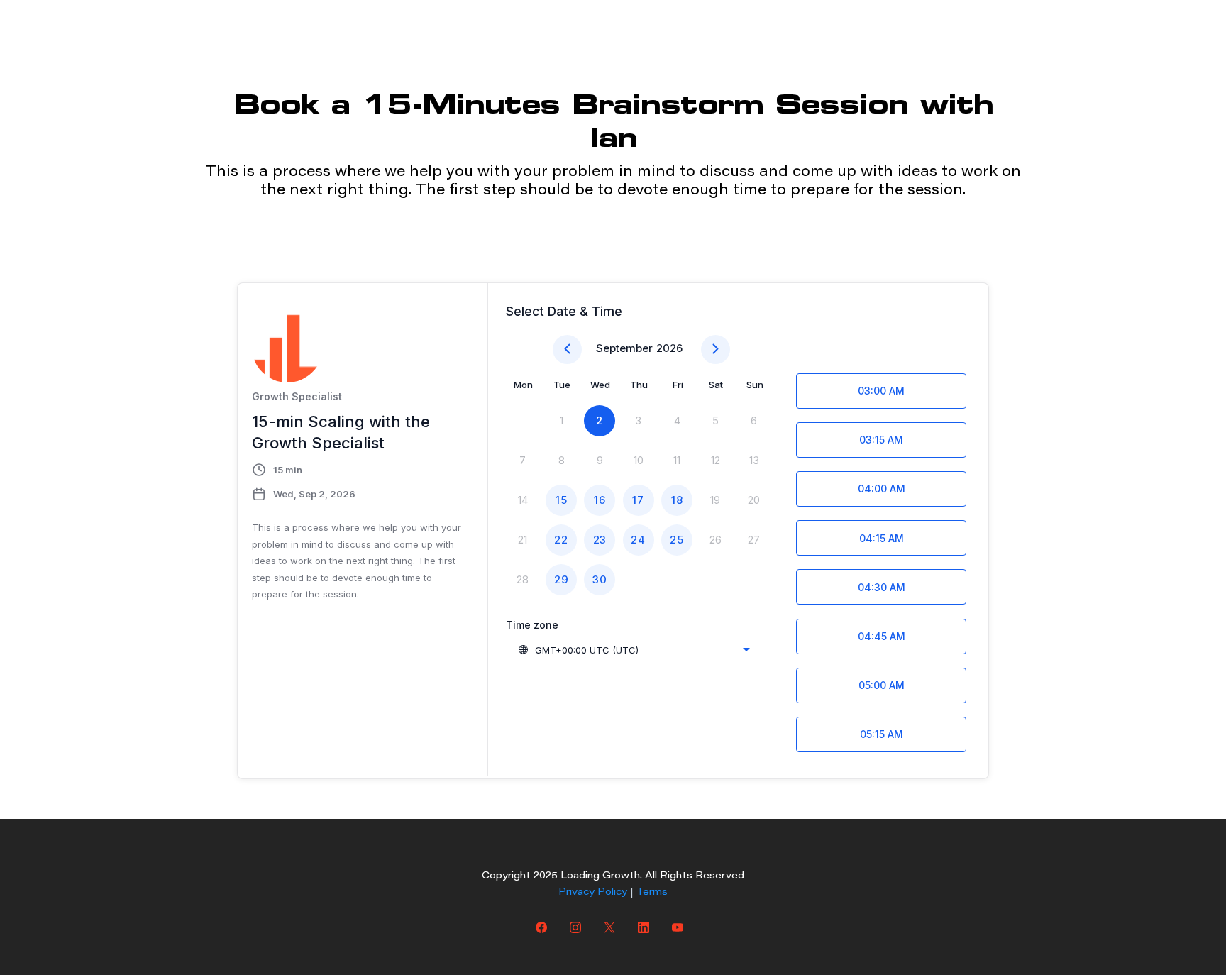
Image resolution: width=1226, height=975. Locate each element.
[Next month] (715, 349)
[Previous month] (567, 349)
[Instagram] (575, 927)
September (624, 348)
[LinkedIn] (643, 927)
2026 (669, 348)
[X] (609, 927)
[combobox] (633, 650)
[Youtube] (678, 927)
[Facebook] (541, 927)
